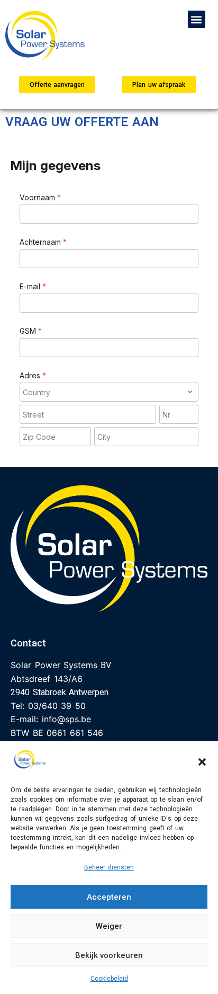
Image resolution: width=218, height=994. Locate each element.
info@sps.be (66, 719)
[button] (202, 762)
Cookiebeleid (109, 978)
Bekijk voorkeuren (109, 955)
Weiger (109, 926)
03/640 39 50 (57, 705)
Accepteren (109, 897)
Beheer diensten (109, 867)
